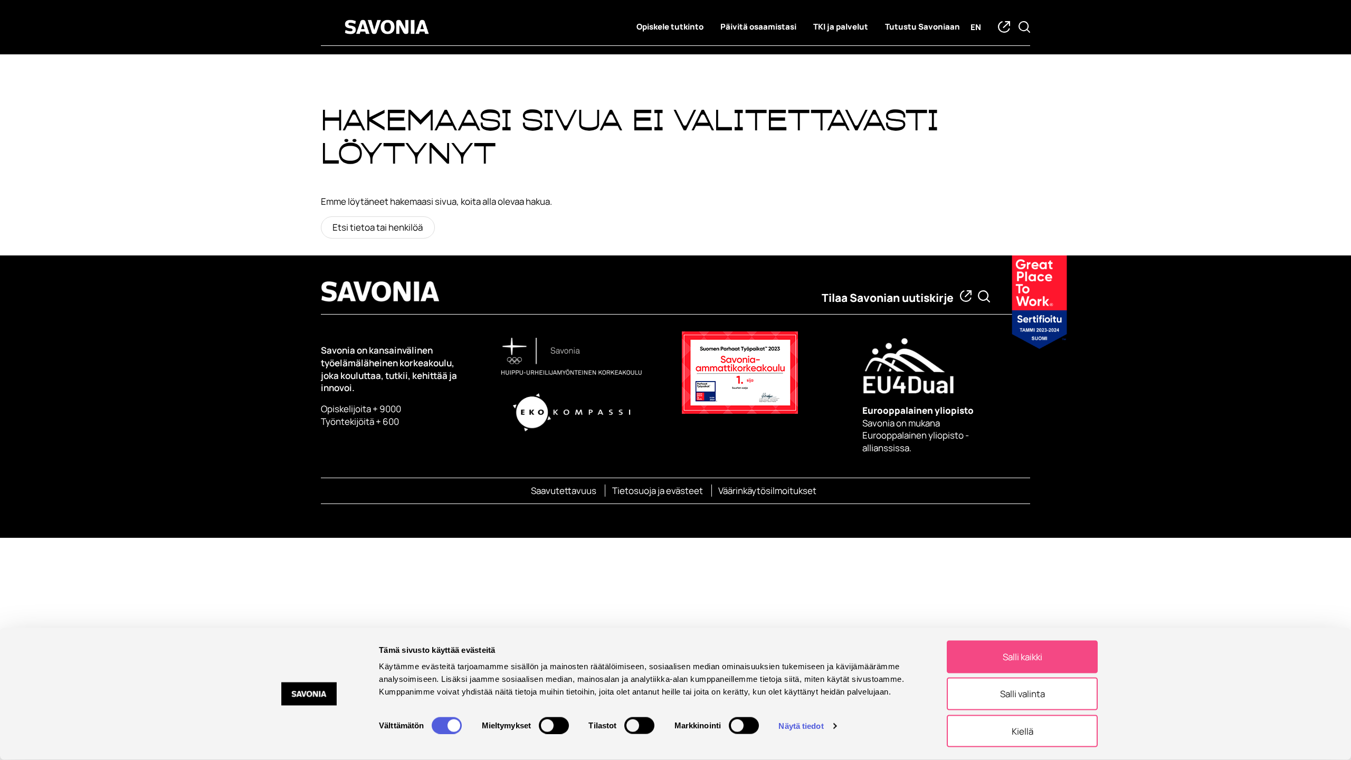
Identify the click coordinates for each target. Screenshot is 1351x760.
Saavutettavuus (563, 490)
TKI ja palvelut (840, 26)
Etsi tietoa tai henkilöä (377, 227)
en (976, 27)
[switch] (554, 725)
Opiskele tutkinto (669, 26)
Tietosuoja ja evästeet (657, 490)
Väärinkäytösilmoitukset (767, 490)
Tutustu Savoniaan (922, 26)
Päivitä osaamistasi (758, 26)
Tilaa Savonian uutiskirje (888, 297)
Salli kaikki (1022, 657)
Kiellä (1022, 731)
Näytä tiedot (800, 725)
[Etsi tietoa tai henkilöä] (984, 296)
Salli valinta (1022, 694)
